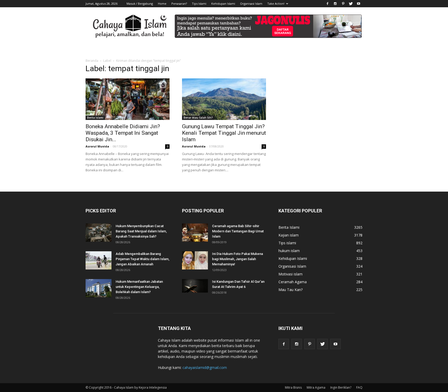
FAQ (359, 387)
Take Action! (275, 3)
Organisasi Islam (251, 3)
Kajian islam (288, 235)
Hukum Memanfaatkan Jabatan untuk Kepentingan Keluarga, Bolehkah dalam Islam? (139, 287)
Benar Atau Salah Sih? (198, 117)
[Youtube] (358, 4)
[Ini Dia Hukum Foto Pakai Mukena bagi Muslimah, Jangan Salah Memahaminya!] (195, 260)
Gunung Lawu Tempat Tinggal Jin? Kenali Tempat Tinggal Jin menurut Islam (224, 133)
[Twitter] (351, 4)
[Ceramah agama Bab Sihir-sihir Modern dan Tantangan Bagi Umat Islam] (195, 233)
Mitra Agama (316, 387)
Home (162, 3)
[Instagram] (335, 4)
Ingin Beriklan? (340, 387)
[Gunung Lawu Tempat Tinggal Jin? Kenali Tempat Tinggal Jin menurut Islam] (224, 99)
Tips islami (287, 242)
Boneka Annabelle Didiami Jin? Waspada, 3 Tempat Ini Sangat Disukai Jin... (123, 133)
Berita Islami (95, 117)
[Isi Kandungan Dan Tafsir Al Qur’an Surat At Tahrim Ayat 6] (195, 286)
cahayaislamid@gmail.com (205, 367)
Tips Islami (199, 3)
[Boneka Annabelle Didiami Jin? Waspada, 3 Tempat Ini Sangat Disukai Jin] (128, 99)
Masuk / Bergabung (140, 3)
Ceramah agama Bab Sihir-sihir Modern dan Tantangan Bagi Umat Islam (238, 231)
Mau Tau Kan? (290, 289)
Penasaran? (179, 3)
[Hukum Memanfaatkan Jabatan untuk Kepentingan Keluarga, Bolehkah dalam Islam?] (98, 288)
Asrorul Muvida (97, 146)
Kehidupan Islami (223, 3)
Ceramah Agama (292, 281)
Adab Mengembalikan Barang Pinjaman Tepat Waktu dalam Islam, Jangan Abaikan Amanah (142, 259)
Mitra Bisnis (293, 387)
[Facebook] (327, 4)
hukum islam (289, 250)
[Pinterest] (343, 4)
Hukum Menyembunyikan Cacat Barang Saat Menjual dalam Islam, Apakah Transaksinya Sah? (141, 231)
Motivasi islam (290, 274)
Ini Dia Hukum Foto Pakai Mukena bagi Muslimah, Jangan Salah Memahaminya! (237, 259)
